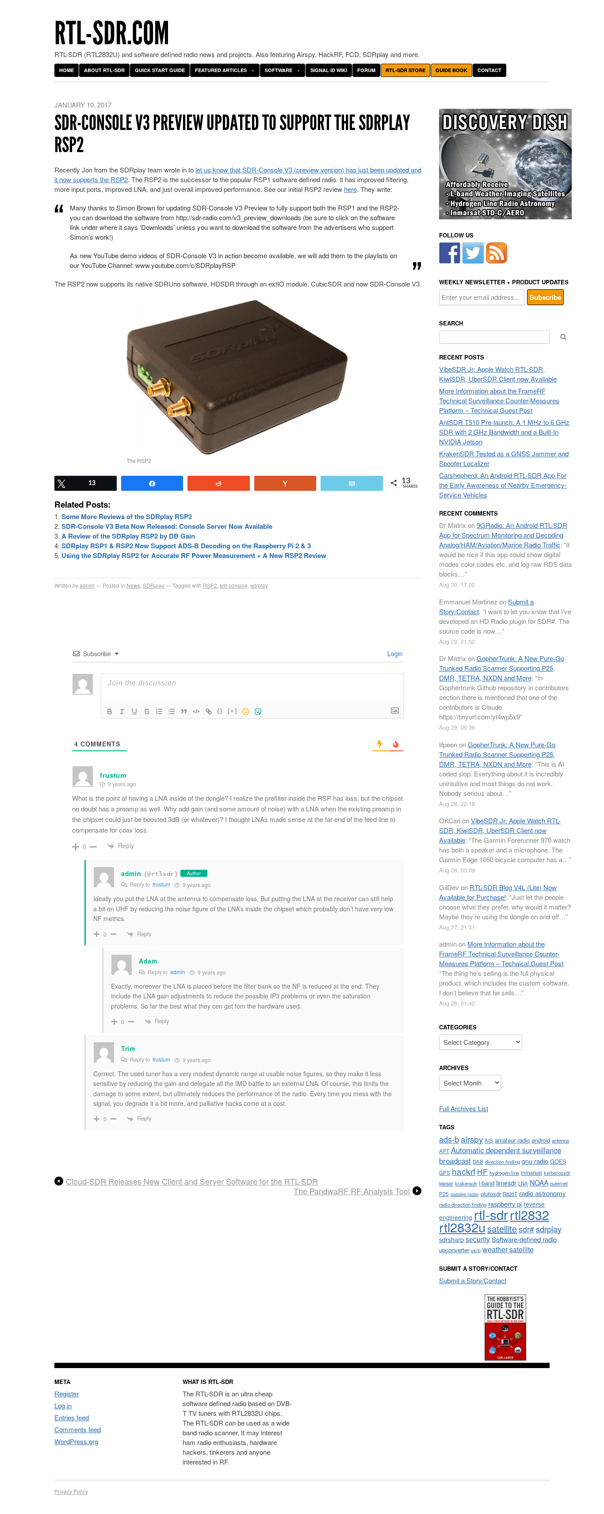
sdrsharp (451, 1239)
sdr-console (234, 585)
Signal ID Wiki (328, 70)
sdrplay (259, 585)
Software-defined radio (524, 1239)
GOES (558, 1162)
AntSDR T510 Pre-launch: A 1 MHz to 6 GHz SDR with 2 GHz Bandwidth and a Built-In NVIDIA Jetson (504, 431)
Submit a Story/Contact (472, 1280)
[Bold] (109, 711)
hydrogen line (504, 1172)
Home (66, 70)
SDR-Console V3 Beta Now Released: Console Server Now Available (166, 526)
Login (394, 653)
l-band (486, 1183)
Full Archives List (463, 1108)
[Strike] (147, 711)
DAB (478, 1161)
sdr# (526, 1229)
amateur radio (512, 1140)
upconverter (454, 1250)
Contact (489, 70)
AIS (489, 1140)
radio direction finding (462, 1204)
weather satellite (508, 1249)
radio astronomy (542, 1193)
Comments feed (77, 1429)
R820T (510, 1193)
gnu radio (535, 1161)
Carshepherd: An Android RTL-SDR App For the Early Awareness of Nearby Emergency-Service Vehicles (503, 484)
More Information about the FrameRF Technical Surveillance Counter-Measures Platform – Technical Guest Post (499, 400)
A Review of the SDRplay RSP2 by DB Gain (128, 536)
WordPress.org (76, 1441)
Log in (63, 1405)
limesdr (506, 1182)
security (478, 1239)
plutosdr (491, 1193)
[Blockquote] (184, 711)
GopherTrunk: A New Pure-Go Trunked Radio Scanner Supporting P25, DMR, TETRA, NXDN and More (501, 668)
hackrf (463, 1171)
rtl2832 (529, 1214)
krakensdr (466, 1183)
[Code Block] (196, 711)
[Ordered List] (159, 711)
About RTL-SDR (104, 70)
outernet (559, 1183)
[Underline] (134, 711)
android (540, 1140)
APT (444, 1151)
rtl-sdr (491, 1214)
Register (66, 1393)
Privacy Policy (71, 1491)
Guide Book (451, 70)
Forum (366, 70)
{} (220, 710)
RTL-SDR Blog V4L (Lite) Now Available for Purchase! (498, 892)
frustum (161, 884)
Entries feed (71, 1417)
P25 (444, 1193)
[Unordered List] (171, 711)
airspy (472, 1139)
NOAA (539, 1182)
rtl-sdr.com (111, 33)
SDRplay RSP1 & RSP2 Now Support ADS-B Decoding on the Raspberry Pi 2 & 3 (186, 546)
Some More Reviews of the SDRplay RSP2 (126, 516)
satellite (502, 1228)
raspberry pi (505, 1203)
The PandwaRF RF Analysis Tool (352, 1191)
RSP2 (210, 585)
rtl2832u (462, 1227)
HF (482, 1171)
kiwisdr (446, 1183)
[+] (232, 710)
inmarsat (531, 1173)
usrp (476, 1250)
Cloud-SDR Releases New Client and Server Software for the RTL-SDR (192, 1181)
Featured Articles (221, 70)
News (133, 585)
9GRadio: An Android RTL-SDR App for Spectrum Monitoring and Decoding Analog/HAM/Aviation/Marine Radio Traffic (503, 534)
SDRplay (153, 585)
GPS (444, 1172)
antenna (560, 1140)
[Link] (209, 711)
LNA (523, 1183)
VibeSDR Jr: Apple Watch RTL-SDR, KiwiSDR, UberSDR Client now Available (498, 373)
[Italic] (122, 711)
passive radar (465, 1194)
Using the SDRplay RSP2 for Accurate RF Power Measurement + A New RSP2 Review (193, 555)
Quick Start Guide (160, 70)
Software (278, 70)
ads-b (449, 1139)
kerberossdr (557, 1172)
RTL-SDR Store (405, 70)
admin (87, 585)
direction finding (502, 1161)
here (350, 189)
